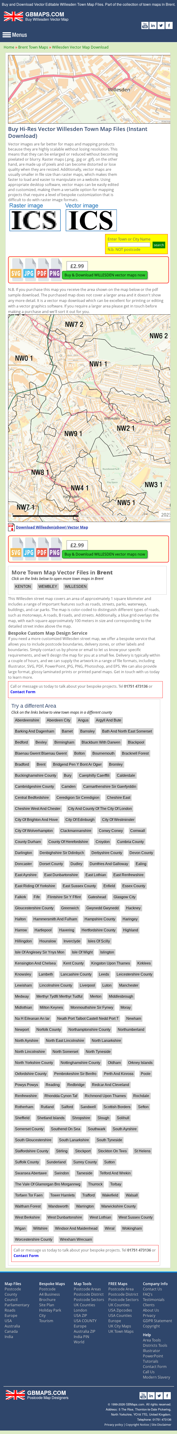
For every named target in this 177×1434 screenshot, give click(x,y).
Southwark (96, 1129)
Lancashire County (76, 974)
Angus (83, 720)
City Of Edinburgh (79, 820)
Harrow (21, 930)
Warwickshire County (118, 1206)
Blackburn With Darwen (101, 742)
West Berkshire (27, 1217)
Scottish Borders (116, 1107)
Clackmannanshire (75, 831)
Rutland (47, 1107)
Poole (145, 1074)
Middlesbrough (121, 996)
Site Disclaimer (161, 1424)
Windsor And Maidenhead (76, 1228)
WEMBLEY (47, 586)
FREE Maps (117, 1284)
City (42, 1315)
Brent (41, 764)
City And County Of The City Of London (100, 809)
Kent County (73, 963)
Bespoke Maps (52, 1284)
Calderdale (126, 775)
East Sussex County (79, 886)
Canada (11, 1331)
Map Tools (82, 1284)
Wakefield (110, 1195)
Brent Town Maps (33, 47)
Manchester (128, 985)
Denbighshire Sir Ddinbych (62, 853)
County (11, 1294)
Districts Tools (155, 1345)
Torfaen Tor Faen (29, 1195)
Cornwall (137, 831)
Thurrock (95, 1184)
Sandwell (88, 1107)
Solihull (123, 1118)
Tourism (46, 1321)
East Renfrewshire (128, 875)
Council (11, 1300)
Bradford (22, 764)
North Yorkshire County (34, 1063)
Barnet (67, 731)
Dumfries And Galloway (109, 864)
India (9, 1337)
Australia (12, 1326)
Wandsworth (58, 1206)
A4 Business (49, 1294)
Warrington (85, 1206)
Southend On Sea (65, 1129)
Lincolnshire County (55, 985)
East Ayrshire (26, 875)
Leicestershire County (134, 974)
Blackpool (136, 742)
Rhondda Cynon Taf (60, 1096)
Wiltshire (40, 1228)
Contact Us (152, 1289)
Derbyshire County (106, 853)
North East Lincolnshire (65, 1041)
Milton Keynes (51, 1007)
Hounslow (47, 941)
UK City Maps (119, 1326)
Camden (69, 786)
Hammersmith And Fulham (55, 919)
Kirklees (144, 963)
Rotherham (24, 1107)
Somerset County (29, 1129)
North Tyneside (98, 1052)
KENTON (23, 586)
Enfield (109, 886)
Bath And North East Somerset (127, 731)
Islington (107, 952)
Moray (126, 1007)
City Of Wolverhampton (34, 831)
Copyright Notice (137, 1424)
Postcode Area (121, 1289)
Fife (37, 897)
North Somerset (65, 1052)
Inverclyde (72, 941)
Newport (22, 1029)
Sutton (109, 1162)
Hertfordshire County (98, 930)
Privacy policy (113, 1424)
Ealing (141, 864)
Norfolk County (48, 1029)
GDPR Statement (157, 1321)
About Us (151, 1310)
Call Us (149, 1372)
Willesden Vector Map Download (80, 47)
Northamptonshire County (89, 1029)
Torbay (115, 1184)
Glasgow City (125, 897)
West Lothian (100, 1217)
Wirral (110, 1228)
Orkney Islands (140, 1063)
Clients (149, 1305)
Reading (53, 1085)
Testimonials (154, 1300)
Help (147, 1335)
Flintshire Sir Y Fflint (64, 897)
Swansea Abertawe (31, 1173)
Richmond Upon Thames (105, 1096)
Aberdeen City (58, 720)
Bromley (116, 764)
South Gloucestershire (33, 1140)
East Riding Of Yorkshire (35, 886)
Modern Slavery (156, 1377)
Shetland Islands (51, 1118)
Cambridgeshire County (34, 786)
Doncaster (23, 864)
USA (8, 1321)
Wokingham (132, 1228)
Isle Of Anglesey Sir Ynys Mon (39, 952)
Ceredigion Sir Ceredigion (77, 798)
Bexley (41, 742)
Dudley (76, 864)
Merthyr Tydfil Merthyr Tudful (59, 996)
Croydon (103, 842)
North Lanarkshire (106, 1041)
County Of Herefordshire (68, 842)
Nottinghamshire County (80, 1063)
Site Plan (46, 1305)
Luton (107, 985)
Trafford (88, 1195)
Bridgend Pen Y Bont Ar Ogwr (77, 764)
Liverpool (87, 985)
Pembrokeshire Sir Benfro (75, 1074)
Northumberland (131, 1029)
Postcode (13, 1289)
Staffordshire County (31, 1151)
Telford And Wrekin (115, 1173)
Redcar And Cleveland (110, 1085)
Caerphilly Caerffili (94, 775)
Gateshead (97, 897)
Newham (133, 1018)
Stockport (83, 1151)
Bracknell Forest (135, 753)
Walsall (132, 1195)
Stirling (62, 1151)
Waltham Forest (28, 1206)
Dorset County (51, 864)
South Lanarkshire (74, 1140)
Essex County (133, 886)
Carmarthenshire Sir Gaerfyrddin (109, 786)
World (79, 1342)
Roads (10, 1310)
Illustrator (151, 1351)
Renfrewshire (26, 1096)
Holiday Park (50, 1310)
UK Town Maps (121, 1331)
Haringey (130, 919)
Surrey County (85, 1162)
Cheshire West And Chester (37, 809)
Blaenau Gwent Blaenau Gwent (41, 753)
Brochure (47, 1300)
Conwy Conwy (111, 831)
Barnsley (87, 731)
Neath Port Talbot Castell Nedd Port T (88, 1018)
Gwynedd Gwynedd (102, 908)
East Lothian (96, 875)
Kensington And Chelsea (35, 963)
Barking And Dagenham (34, 731)
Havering (66, 930)
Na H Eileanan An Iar (32, 1018)
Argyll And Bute (108, 720)
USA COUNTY (85, 1321)
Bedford (21, 742)
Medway (22, 996)
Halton (20, 919)
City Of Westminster (118, 820)
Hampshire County (100, 919)
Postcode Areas (87, 1289)
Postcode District (89, 1294)
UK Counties (84, 1305)
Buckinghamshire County (35, 775)
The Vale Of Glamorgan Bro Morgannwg (47, 1184)
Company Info (155, 1284)
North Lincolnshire (30, 1052)
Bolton (79, 753)
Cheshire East (118, 798)
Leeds (104, 974)
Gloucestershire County (34, 908)
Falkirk (20, 897)
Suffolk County (27, 1162)
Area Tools (152, 1340)
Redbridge (76, 1085)
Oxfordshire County (31, 1074)
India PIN (81, 1337)
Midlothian (23, 1007)
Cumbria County (130, 842)
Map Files (13, 1284)
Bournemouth (103, 753)
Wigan (20, 1228)
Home (9, 47)
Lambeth (46, 974)
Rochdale (141, 1096)
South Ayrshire (125, 1129)
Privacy (149, 1315)
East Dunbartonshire (61, 875)
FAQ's (148, 1294)
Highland (130, 930)
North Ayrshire (26, 1041)
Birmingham (64, 742)
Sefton (143, 1107)
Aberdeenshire (27, 720)
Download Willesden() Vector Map (52, 527)
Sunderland (56, 1162)
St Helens (142, 1151)
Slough (103, 1118)
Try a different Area (33, 706)
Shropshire (81, 1118)
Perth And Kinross (118, 1074)
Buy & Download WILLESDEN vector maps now (105, 275)
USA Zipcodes (120, 1310)
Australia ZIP (84, 1331)
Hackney (133, 908)
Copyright (151, 1326)
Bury (67, 775)
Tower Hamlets (62, 1195)
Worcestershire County (33, 1239)
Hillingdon (23, 941)
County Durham (28, 842)
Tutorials (150, 1361)
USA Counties (120, 1315)
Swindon (61, 1173)
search (159, 245)
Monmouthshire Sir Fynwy (92, 1007)
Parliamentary (17, 1305)
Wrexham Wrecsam (76, 1239)
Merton (95, 996)
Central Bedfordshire (32, 798)
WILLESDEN (76, 586)
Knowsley (23, 974)
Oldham (114, 1063)
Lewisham (23, 985)
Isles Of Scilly (99, 941)
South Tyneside (109, 1140)
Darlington (23, 853)
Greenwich (70, 908)
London (80, 1310)
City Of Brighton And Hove (36, 820)
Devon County (141, 853)
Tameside (84, 1173)
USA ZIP (80, 1315)
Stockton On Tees (112, 1151)
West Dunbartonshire (64, 1217)
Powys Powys (26, 1085)
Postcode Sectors (89, 1300)
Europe (11, 1315)
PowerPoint (153, 1356)
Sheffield (22, 1118)
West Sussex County (135, 1217)
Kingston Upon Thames (110, 963)
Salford (67, 1107)
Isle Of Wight (82, 952)
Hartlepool (43, 930)
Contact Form (22, 691)
